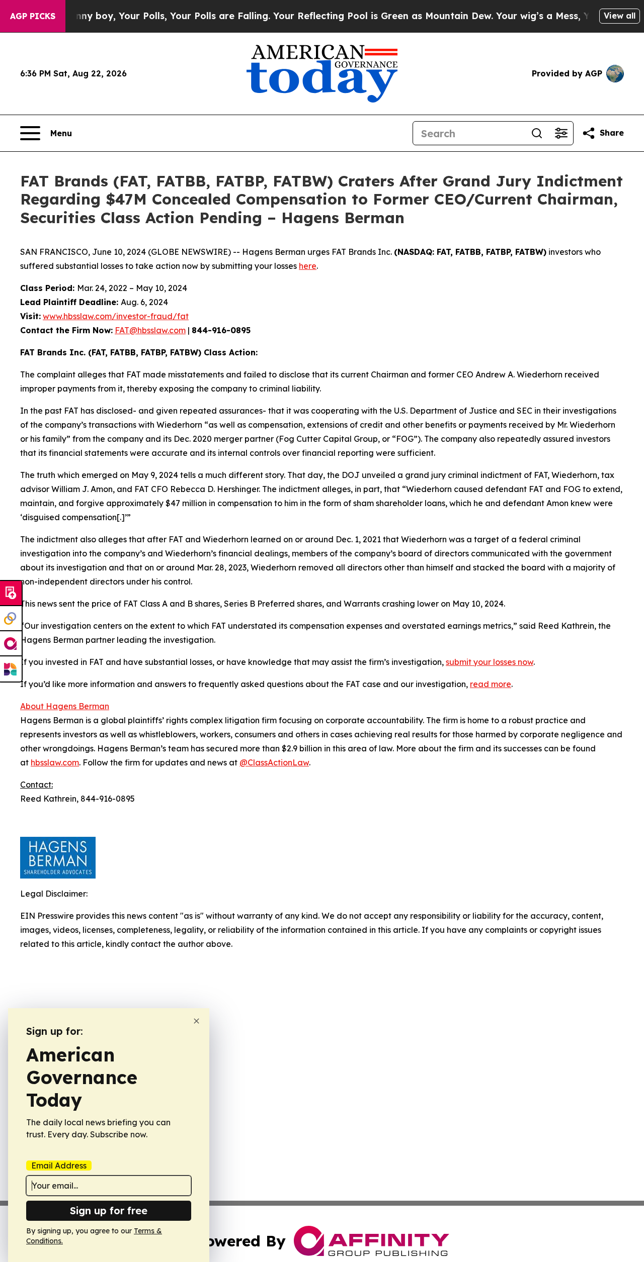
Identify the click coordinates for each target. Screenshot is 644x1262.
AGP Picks (32, 16)
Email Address (59, 1165)
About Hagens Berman (64, 706)
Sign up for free (108, 1210)
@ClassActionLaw (274, 762)
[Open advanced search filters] (561, 133)
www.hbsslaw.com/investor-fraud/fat (116, 316)
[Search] (537, 133)
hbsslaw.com (55, 762)
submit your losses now (489, 662)
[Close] (196, 1021)
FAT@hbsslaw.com (150, 330)
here (307, 266)
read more (490, 684)
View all (619, 16)
